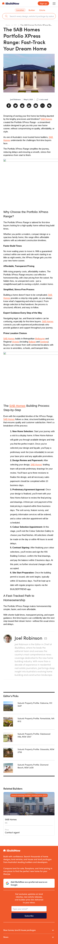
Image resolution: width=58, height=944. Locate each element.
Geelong (44, 342)
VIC (15, 25)
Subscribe (29, 915)
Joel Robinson (28, 638)
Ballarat (32, 342)
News (8, 25)
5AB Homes (46, 119)
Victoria (15, 342)
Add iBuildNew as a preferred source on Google (29, 883)
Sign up (43, 3)
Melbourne (40, 339)
